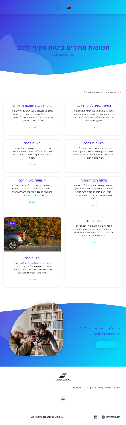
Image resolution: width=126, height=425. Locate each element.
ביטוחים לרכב (94, 143)
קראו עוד (93, 127)
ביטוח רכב (32, 258)
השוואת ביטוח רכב (32, 180)
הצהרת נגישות (112, 387)
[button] (59, 7)
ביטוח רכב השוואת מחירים (32, 106)
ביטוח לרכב (32, 143)
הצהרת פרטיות (81, 387)
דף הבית (118, 92)
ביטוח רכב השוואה (94, 180)
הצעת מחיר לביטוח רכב (94, 106)
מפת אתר (96, 387)
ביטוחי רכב (94, 221)
